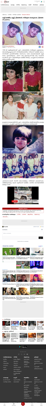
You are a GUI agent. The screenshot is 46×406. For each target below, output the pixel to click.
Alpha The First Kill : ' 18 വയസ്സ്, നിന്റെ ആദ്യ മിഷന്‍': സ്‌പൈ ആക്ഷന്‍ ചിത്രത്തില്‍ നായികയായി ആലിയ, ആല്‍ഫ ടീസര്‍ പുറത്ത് (32, 328)
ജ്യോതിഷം (30, 214)
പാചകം (36, 385)
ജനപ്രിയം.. (5, 216)
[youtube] (24, 354)
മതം (25, 379)
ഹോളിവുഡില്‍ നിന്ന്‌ (17, 374)
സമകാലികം (6, 363)
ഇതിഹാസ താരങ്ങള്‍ (38, 364)
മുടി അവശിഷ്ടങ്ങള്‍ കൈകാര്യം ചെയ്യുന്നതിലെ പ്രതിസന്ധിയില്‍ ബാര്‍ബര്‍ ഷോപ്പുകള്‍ (15, 340)
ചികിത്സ (26, 364)
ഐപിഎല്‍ (36, 366)
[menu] (2, 2)
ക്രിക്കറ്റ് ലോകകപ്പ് (38, 368)
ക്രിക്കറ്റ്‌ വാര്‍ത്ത (37, 359)
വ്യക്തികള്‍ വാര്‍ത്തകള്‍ (26, 395)
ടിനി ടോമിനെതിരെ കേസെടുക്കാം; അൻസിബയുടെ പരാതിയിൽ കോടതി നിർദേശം (23, 328)
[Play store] (41, 1)
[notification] (44, 1)
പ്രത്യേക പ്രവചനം (28, 398)
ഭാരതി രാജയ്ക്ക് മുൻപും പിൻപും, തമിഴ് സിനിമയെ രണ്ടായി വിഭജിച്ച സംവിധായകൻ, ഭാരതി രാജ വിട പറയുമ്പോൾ (40, 328)
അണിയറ (16, 365)
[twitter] (22, 354)
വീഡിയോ (35, 5)
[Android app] (23, 347)
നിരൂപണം (16, 363)
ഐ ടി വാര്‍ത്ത (17, 379)
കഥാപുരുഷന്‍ (17, 369)
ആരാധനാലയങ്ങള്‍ (28, 382)
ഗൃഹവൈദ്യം (26, 366)
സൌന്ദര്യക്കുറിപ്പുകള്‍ (37, 388)
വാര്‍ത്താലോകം (5, 5)
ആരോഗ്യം (24, 5)
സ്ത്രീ (29, 5)
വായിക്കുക (7, 319)
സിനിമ (18, 5)
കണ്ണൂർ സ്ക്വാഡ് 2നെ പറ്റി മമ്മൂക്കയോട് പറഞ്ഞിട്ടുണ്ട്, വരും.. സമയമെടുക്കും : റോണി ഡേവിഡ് (6, 328)
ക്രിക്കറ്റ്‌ (42, 5)
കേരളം (13, 5)
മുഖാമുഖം (16, 361)
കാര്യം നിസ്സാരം (17, 359)
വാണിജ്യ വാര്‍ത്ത (7, 382)
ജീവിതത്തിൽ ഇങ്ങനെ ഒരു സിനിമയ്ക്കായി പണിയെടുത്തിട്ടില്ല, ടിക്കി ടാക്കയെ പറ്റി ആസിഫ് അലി (15, 328)
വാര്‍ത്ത (24, 214)
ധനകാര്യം (5, 365)
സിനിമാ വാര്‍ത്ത (17, 14)
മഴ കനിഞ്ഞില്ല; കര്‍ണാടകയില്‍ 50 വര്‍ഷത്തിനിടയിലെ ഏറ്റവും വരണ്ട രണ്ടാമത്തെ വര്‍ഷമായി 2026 (32, 340)
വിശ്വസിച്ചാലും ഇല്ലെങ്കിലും (27, 392)
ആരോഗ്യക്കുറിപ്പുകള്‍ (26, 362)
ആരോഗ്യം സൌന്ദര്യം (38, 382)
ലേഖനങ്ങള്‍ (26, 359)
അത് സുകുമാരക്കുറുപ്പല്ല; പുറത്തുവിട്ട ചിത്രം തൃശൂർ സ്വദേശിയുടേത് (6, 340)
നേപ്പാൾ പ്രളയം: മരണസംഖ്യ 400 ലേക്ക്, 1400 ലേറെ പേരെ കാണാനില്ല (40, 340)
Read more (15, 201)
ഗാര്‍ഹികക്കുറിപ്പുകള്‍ (37, 395)
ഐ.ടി (4, 367)
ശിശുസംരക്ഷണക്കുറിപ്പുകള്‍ (38, 391)
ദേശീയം (5, 359)
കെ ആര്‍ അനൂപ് (10, 46)
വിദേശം (5, 361)
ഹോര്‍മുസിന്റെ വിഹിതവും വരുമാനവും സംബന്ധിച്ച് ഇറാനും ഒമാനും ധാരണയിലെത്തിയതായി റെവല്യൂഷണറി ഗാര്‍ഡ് (23, 340)
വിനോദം (4, 14)
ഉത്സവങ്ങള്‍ (26, 385)
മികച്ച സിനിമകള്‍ (17, 371)
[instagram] (27, 354)
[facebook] (19, 354)
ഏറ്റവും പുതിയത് (9, 331)
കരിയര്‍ (5, 369)
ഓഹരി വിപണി (6, 379)
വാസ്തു (25, 389)
